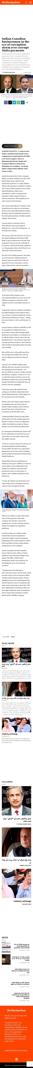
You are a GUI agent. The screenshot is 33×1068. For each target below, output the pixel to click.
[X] (10, 102)
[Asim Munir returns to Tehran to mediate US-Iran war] (6, 972)
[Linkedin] (23, 102)
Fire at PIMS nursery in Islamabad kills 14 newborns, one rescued (21, 946)
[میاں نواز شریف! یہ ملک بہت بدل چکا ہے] (16, 842)
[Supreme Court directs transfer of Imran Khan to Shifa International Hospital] (6, 996)
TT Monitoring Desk (23, 824)
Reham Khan (26, 904)
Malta (13, 636)
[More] (27, 102)
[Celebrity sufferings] (16, 883)
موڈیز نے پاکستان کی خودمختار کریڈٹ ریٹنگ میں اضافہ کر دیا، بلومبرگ (20, 958)
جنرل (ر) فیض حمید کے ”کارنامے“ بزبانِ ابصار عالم (17, 819)
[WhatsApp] (18, 102)
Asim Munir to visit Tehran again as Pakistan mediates (20, 983)
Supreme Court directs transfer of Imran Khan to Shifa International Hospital (20, 995)
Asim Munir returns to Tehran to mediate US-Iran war (20, 971)
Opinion (4, 700)
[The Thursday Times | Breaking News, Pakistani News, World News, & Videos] (12, 2)
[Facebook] (6, 102)
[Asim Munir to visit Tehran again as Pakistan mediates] (6, 984)
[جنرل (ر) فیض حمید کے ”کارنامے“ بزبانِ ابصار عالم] (16, 800)
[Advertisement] (16, 919)
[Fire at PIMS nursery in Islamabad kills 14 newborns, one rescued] (6, 947)
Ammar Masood (25, 865)
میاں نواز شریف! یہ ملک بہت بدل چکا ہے (16, 861)
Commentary (5, 736)
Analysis (4, 668)
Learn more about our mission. (16, 1050)
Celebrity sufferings (22, 901)
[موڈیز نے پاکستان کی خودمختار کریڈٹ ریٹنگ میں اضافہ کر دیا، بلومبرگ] (6, 959)
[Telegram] (14, 102)
